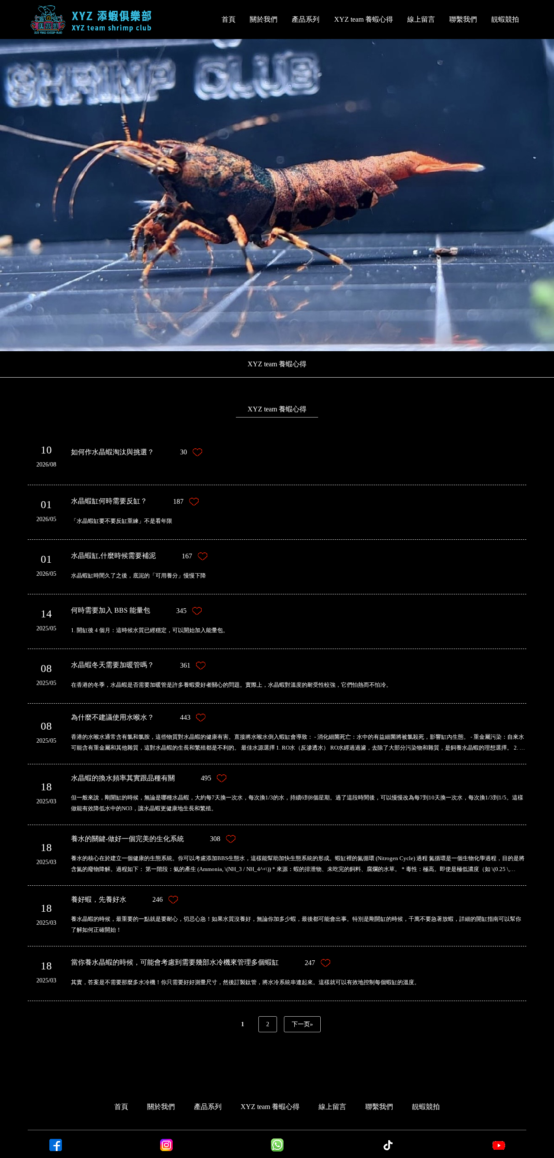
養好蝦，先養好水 (117, 900)
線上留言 (421, 19)
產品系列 (305, 19)
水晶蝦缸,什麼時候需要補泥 (131, 556)
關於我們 (263, 19)
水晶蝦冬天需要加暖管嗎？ (130, 665)
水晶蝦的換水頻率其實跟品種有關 (141, 778)
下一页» (302, 1024)
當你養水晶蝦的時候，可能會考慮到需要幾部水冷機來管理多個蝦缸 (193, 962)
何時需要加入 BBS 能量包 (129, 610)
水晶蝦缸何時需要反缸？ (127, 501)
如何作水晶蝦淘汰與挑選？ (129, 452)
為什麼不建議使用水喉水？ (130, 717)
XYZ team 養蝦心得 (363, 19)
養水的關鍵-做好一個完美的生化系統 (145, 839)
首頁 (228, 19)
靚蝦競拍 (505, 19)
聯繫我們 (463, 19)
